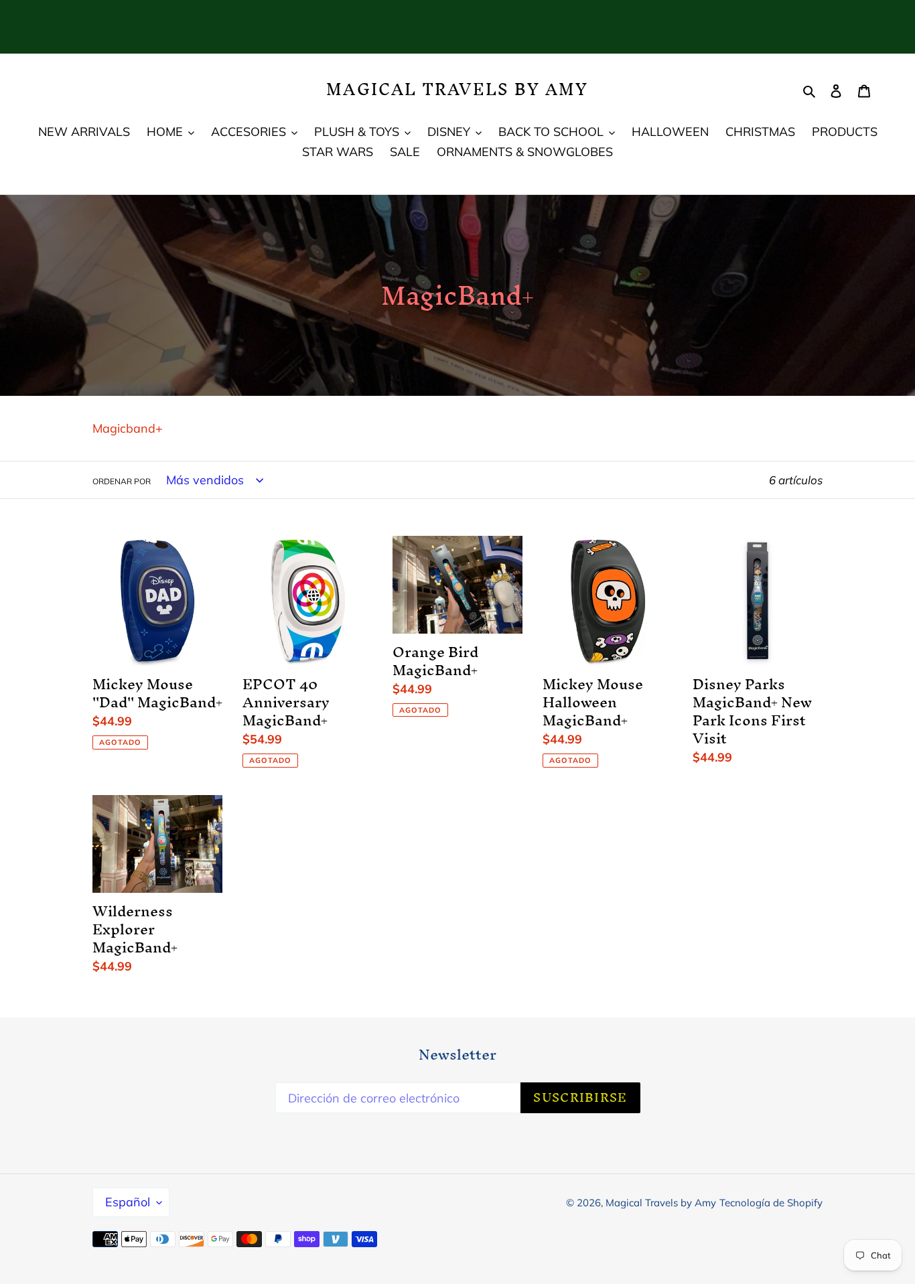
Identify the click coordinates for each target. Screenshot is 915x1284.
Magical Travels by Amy (457, 89)
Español (127, 1202)
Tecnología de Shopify (771, 1202)
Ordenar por (121, 481)
